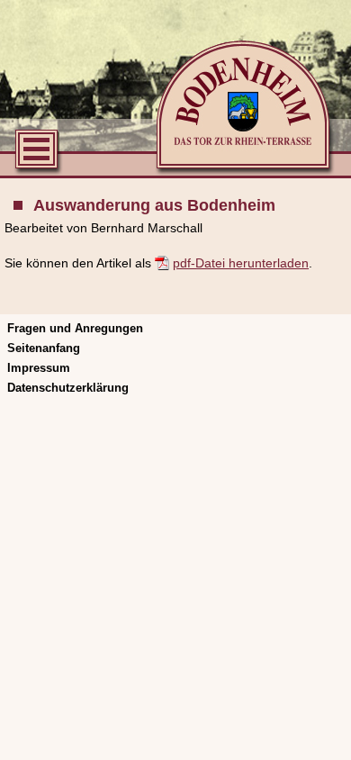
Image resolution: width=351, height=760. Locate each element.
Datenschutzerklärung (68, 387)
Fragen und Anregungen (75, 328)
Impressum (38, 368)
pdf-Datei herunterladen (241, 263)
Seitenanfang (43, 348)
